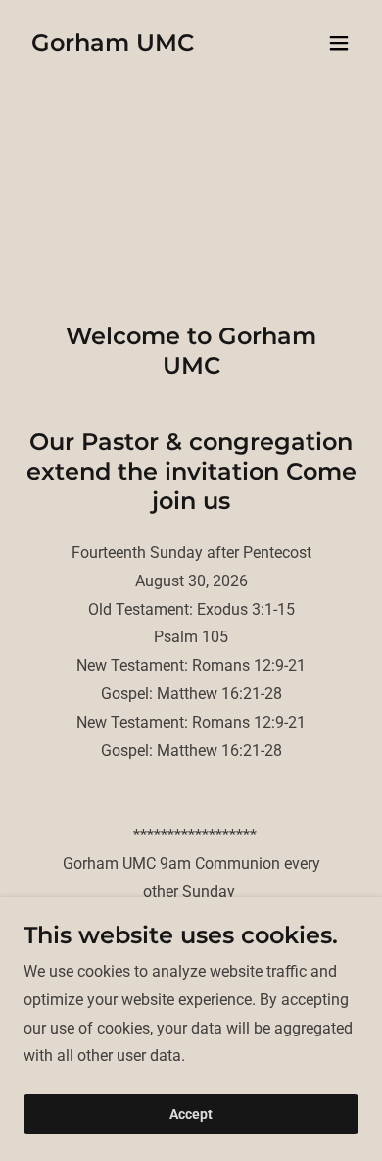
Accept (191, 1114)
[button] (338, 43)
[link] (112, 45)
